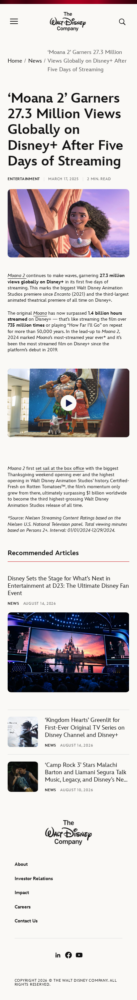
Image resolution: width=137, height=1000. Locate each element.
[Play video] (68, 403)
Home (15, 61)
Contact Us (26, 921)
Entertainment (24, 179)
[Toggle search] (122, 22)
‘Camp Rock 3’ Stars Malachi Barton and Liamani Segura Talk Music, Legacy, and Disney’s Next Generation (86, 773)
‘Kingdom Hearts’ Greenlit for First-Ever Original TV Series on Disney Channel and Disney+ (85, 728)
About (21, 864)
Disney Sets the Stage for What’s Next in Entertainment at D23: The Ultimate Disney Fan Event (68, 586)
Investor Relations (34, 878)
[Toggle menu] (14, 21)
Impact (22, 892)
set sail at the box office (60, 468)
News (35, 61)
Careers (23, 907)
